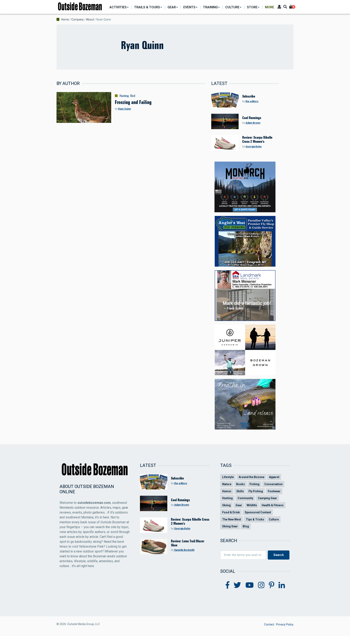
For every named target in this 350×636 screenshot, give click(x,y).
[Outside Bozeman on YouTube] (249, 585)
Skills (240, 491)
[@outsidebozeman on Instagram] (261, 585)
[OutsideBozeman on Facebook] (227, 585)
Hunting (124, 96)
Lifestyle (228, 477)
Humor (227, 491)
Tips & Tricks (255, 519)
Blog (246, 526)
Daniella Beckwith (184, 550)
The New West (231, 519)
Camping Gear (267, 498)
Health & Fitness (273, 505)
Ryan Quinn (124, 108)
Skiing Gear (230, 526)
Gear (239, 505)
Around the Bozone (251, 477)
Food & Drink (231, 512)
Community (245, 498)
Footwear (274, 491)
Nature (226, 484)
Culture (274, 519)
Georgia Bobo (253, 146)
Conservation (273, 484)
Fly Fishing (256, 491)
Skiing (226, 505)
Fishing (254, 484)
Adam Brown (252, 122)
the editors (251, 101)
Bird (132, 96)
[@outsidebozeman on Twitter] (237, 585)
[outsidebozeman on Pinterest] (271, 585)
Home (65, 19)
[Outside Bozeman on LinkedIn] (282, 585)
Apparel (274, 477)
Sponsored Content (258, 512)
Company (77, 19)
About (90, 19)
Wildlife (252, 505)
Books (240, 484)
